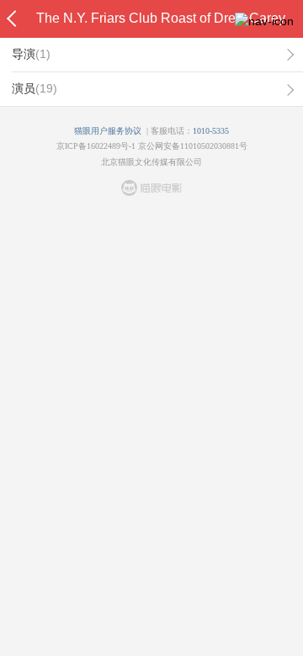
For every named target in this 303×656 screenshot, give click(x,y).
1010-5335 (211, 130)
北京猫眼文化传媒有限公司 (151, 162)
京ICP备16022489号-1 (96, 146)
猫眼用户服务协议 (107, 130)
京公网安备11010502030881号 (192, 146)
